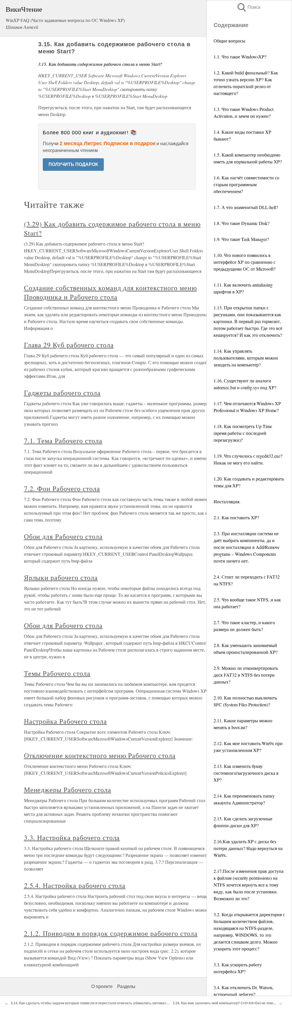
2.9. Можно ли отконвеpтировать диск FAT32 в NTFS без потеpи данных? (246, 675)
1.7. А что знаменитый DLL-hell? (246, 207)
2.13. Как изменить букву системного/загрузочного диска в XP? (246, 773)
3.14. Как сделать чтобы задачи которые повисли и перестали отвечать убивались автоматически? (95, 1003)
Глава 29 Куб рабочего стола (69, 344)
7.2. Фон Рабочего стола (62, 488)
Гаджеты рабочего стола (62, 392)
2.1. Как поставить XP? (236, 517)
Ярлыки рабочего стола (61, 577)
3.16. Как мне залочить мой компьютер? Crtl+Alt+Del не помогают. (228, 1003)
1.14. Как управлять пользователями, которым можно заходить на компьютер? (246, 358)
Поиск (248, 7)
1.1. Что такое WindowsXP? (240, 57)
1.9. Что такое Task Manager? (241, 239)
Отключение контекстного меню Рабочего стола (100, 755)
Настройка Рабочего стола (65, 721)
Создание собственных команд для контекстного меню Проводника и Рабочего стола (110, 292)
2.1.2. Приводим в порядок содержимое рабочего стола (111, 933)
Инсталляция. (227, 501)
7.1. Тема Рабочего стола (63, 440)
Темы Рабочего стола (57, 673)
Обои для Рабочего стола (63, 536)
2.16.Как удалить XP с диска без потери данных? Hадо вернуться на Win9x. (248, 848)
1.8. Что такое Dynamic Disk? (241, 223)
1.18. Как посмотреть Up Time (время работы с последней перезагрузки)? (243, 433)
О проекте (102, 986)
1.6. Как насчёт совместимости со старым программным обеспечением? (246, 184)
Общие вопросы (229, 41)
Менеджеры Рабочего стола (67, 789)
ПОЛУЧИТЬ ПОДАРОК (73, 164)
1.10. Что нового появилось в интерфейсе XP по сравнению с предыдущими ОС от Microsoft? (244, 262)
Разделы (126, 986)
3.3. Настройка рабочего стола (72, 837)
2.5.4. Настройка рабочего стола (75, 885)
